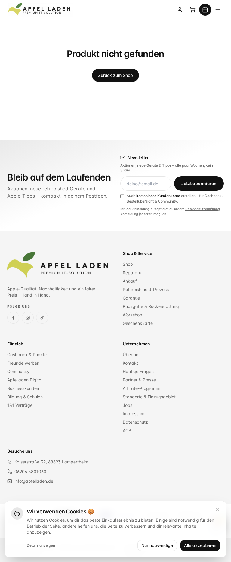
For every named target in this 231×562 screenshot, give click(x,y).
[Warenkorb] (192, 10)
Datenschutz (135, 422)
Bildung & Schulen (25, 396)
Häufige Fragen (138, 371)
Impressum (133, 413)
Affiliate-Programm (141, 388)
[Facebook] (13, 318)
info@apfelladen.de (33, 481)
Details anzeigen (41, 545)
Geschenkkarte (138, 323)
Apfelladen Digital (24, 379)
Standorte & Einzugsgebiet (149, 396)
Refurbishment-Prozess (146, 289)
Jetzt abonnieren (199, 183)
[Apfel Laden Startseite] (57, 264)
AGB (127, 430)
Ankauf (130, 281)
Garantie (131, 297)
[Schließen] (217, 509)
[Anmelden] (180, 10)
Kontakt (130, 363)
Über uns (131, 354)
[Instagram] (28, 318)
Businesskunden (23, 388)
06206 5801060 (30, 471)
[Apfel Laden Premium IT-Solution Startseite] (40, 9)
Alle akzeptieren (200, 545)
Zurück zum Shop (115, 75)
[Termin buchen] (205, 10)
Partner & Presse (139, 379)
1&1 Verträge (19, 405)
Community (18, 371)
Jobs (127, 405)
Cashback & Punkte (27, 354)
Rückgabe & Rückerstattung (151, 306)
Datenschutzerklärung (202, 209)
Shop (128, 264)
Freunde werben (23, 363)
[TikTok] (42, 318)
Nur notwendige (157, 545)
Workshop (132, 314)
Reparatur (133, 272)
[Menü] (218, 10)
